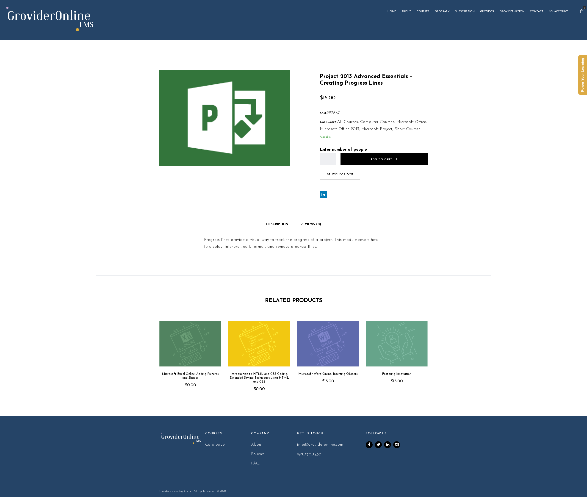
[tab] (277, 224)
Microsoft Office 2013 (339, 129)
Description (277, 224)
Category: (328, 122)
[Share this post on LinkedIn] (323, 194)
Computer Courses (377, 122)
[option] (190, 360)
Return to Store (340, 173)
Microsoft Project (376, 129)
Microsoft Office (411, 122)
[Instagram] (396, 444)
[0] (582, 11)
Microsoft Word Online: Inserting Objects (328, 374)
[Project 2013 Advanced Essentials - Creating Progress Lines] (224, 118)
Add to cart (381, 159)
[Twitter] (378, 444)
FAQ (255, 463)
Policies (258, 454)
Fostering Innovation (396, 374)
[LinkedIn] (387, 444)
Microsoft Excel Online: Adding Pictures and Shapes (190, 376)
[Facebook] (369, 444)
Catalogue (215, 445)
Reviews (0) (311, 224)
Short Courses (407, 129)
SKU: (323, 113)
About (257, 445)
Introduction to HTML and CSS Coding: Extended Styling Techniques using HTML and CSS (259, 377)
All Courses (347, 122)
